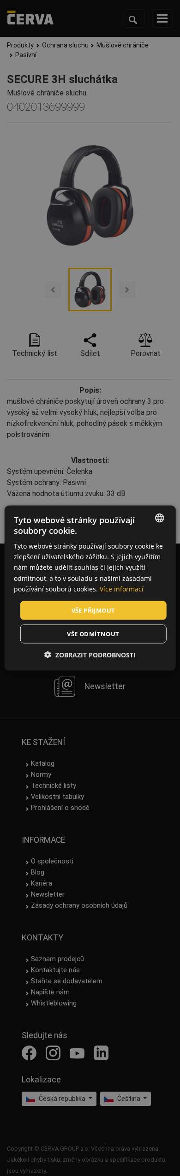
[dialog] (90, 588)
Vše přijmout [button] (93, 610)
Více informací (122, 588)
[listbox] (159, 517)
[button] (90, 654)
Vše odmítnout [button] (93, 634)
